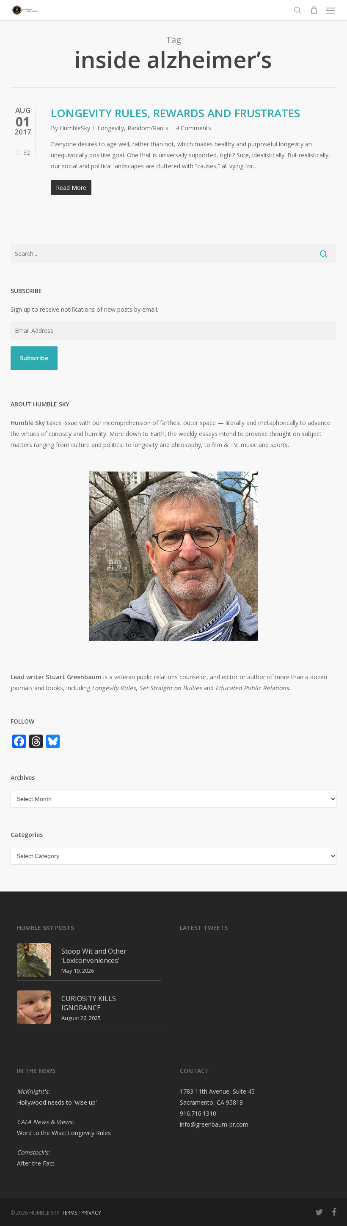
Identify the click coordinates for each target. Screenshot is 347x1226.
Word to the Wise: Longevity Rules (64, 1133)
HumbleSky (75, 128)
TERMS (69, 1212)
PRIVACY (91, 1212)
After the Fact (36, 1163)
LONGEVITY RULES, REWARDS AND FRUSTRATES (175, 113)
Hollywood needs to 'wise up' (57, 1102)
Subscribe (34, 358)
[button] (330, 10)
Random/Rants (147, 128)
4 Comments (193, 128)
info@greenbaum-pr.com (214, 1124)
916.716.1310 (198, 1113)
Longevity (110, 128)
